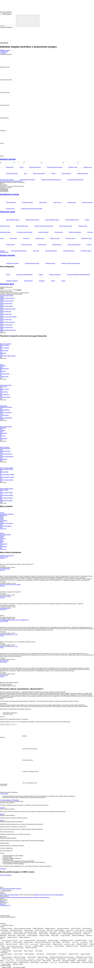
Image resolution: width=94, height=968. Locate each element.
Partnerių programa (44, 897)
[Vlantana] (5, 878)
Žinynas (7, 888)
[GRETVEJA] (39, 878)
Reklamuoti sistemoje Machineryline (9, 897)
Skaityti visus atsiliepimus (6, 555)
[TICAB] (39, 886)
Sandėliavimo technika (9, 194)
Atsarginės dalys (7, 284)
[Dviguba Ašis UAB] (39, 882)
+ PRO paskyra (15, 800)
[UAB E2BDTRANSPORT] (62, 882)
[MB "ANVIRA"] (5, 886)
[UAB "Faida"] (51, 882)
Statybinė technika (8, 159)
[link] (47, 184)
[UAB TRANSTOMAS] (28, 886)
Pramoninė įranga (7, 212)
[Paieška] (27, 21)
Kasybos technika (7, 255)
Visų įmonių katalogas (6, 875)
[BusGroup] (51, 878)
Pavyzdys (2, 807)
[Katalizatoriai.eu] (28, 882)
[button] (47, 35)
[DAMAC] (17, 882)
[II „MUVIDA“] (73, 878)
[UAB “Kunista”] (84, 882)
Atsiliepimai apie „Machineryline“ (42, 894)
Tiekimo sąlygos (4, 894)
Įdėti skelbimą (4, 189)
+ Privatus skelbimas (5, 800)
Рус (3, 892)
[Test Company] (17, 886)
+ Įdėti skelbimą (4, 793)
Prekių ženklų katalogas (57, 894)
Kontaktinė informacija (15, 888)
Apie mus (2, 888)
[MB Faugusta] (73, 882)
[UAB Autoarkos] (17, 878)
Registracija (3, 868)
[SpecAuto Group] (5, 882)
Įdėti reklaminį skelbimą (33, 897)
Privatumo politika (13, 894)
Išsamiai (2, 814)
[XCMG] (28, 878)
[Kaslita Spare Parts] (84, 878)
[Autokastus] (62, 878)
